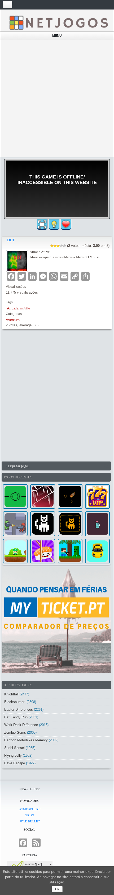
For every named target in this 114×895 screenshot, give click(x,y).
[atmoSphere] (15, 496)
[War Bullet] (70, 496)
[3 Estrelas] (58, 245)
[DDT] (18, 260)
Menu (57, 35)
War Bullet (30, 821)
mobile (25, 308)
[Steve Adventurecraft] (70, 551)
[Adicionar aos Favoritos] (66, 223)
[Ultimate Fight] (15, 523)
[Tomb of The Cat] (70, 523)
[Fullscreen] (42, 224)
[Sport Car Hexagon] (97, 551)
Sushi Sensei (14, 748)
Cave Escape (14, 763)
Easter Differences (18, 710)
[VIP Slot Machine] (97, 496)
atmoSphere (29, 809)
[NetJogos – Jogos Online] (58, 22)
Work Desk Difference (21, 725)
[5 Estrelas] (64, 245)
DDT (11, 239)
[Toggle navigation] (7, 4)
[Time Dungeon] (97, 523)
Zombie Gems (15, 732)
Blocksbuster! (14, 702)
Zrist (29, 815)
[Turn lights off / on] (54, 224)
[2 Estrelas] (54, 245)
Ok (57, 889)
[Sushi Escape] (42, 551)
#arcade (12, 308)
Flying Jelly (13, 755)
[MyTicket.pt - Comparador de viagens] (56, 620)
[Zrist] (42, 496)
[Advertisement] (57, 98)
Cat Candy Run (16, 717)
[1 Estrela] (51, 245)
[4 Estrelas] (61, 245)
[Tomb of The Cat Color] (42, 523)
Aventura (13, 320)
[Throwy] (15, 551)
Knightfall (11, 694)
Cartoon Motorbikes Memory (26, 740)
